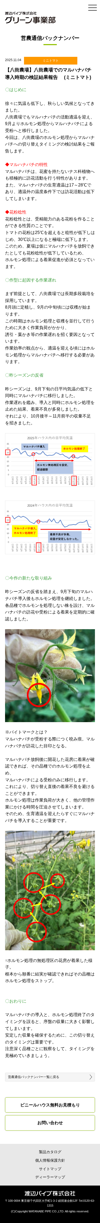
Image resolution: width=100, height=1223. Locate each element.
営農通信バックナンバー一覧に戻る (33, 1077)
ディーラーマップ (50, 1177)
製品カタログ (50, 1152)
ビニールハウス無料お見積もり (50, 1105)
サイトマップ (50, 1169)
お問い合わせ (50, 1122)
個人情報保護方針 (50, 1160)
